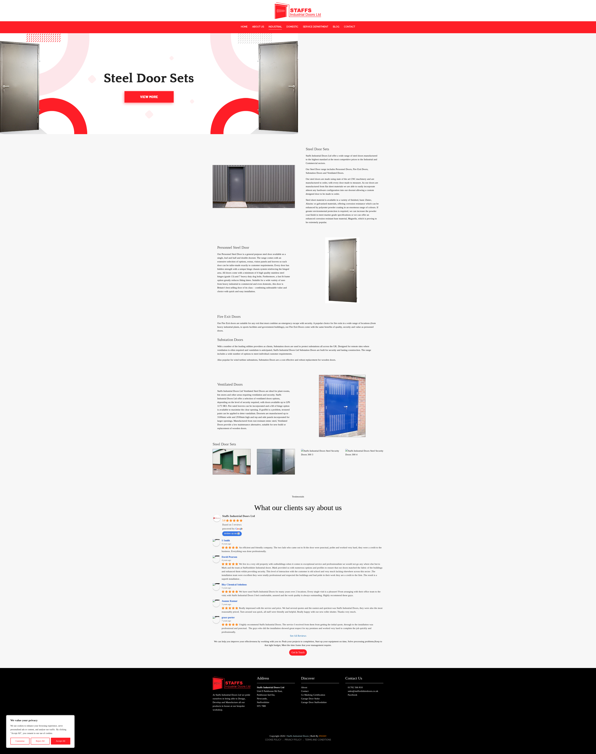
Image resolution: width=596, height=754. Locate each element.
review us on (230, 533)
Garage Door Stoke (310, 698)
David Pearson (229, 557)
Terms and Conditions (318, 739)
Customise (20, 741)
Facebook (352, 695)
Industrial (275, 26)
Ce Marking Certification (313, 695)
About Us (258, 26)
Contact (349, 26)
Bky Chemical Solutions (234, 584)
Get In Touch (298, 652)
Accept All (60, 741)
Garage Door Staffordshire (314, 702)
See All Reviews (298, 635)
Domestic (292, 26)
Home (244, 26)
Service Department (315, 26)
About (304, 687)
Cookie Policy (273, 739)
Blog (336, 26)
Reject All (40, 741)
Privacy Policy (293, 739)
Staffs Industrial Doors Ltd (238, 516)
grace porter (228, 617)
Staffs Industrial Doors (298, 736)
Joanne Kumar (229, 601)
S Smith (226, 540)
